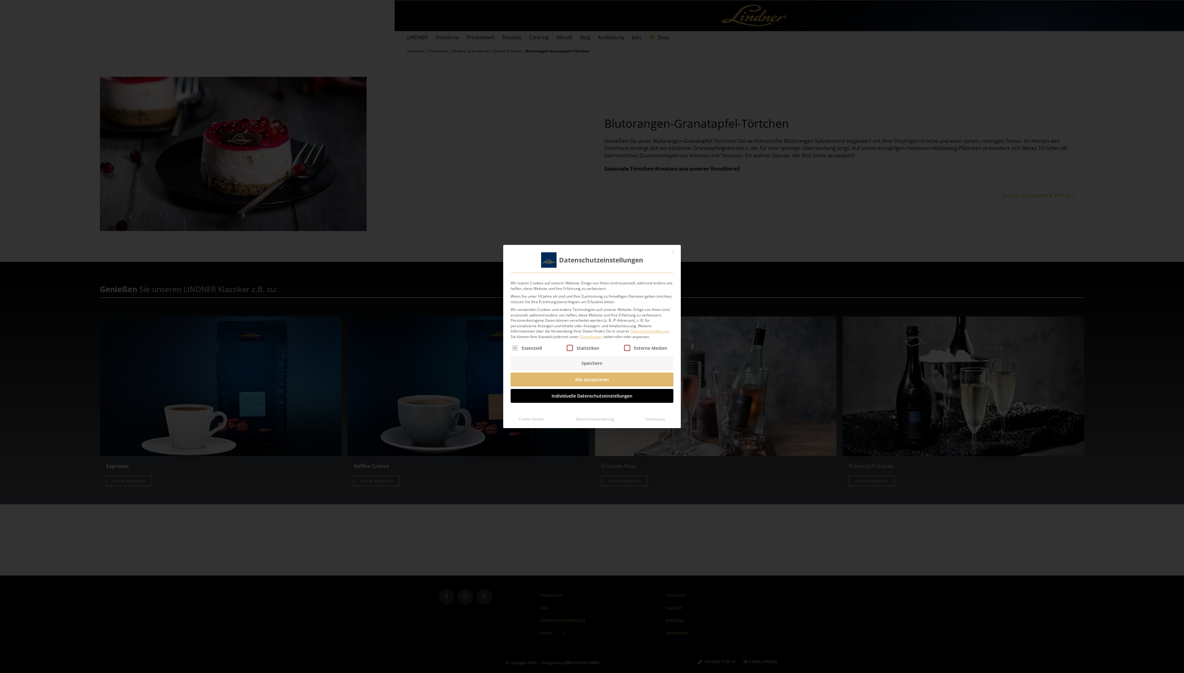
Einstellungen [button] (591, 336)
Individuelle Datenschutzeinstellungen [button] (592, 396)
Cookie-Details (531, 419)
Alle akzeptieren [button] (592, 379)
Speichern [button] (592, 363)
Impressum (655, 419)
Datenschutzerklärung (650, 331)
